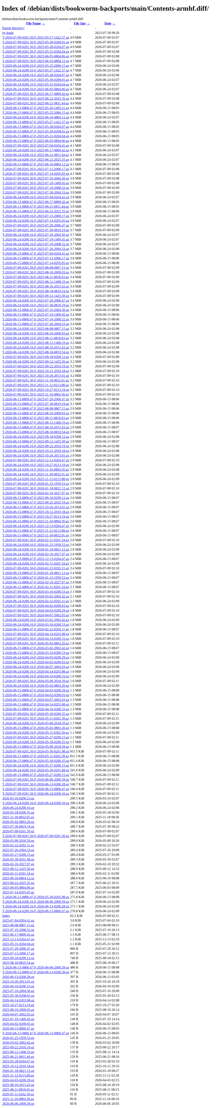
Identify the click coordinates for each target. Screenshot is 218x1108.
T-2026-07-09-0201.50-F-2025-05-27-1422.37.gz (35, 37)
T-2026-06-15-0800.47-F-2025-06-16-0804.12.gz (35, 164)
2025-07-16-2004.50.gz (18, 991)
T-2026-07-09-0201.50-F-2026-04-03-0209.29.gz (35, 610)
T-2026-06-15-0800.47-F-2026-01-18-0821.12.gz (35, 573)
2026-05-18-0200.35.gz (18, 812)
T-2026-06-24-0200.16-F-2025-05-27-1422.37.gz (35, 70)
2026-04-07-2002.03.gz (18, 1014)
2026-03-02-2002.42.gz (18, 1042)
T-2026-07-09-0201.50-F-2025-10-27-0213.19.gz (35, 390)
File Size (80, 23)
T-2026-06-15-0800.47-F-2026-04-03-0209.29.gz (35, 690)
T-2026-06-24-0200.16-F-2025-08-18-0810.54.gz (35, 352)
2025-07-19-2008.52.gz (18, 930)
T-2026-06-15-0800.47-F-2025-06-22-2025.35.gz (35, 211)
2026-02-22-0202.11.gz (18, 845)
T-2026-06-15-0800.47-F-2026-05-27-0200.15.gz (35, 775)
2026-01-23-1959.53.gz (18, 1038)
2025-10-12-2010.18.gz (18, 1066)
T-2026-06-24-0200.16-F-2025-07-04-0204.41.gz (35, 197)
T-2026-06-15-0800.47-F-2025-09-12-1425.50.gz (35, 441)
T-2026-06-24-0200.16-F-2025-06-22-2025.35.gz (35, 159)
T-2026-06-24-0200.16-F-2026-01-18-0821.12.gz (35, 549)
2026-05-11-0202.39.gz (18, 1094)
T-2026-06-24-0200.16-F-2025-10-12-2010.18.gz (35, 451)
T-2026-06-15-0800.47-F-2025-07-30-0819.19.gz (35, 404)
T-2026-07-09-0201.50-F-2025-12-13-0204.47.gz (35, 460)
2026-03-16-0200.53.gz (18, 798)
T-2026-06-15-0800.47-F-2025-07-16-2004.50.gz (35, 310)
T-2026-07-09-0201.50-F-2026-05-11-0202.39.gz (35, 718)
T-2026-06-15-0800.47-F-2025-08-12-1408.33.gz (35, 422)
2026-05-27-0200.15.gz (18, 855)
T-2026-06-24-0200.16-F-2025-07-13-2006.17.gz (35, 216)
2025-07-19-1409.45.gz (18, 1019)
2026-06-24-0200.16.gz (18, 808)
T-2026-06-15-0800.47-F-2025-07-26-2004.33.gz (35, 324)
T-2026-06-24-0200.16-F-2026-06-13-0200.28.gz (35, 906)
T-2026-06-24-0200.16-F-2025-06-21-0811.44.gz (35, 155)
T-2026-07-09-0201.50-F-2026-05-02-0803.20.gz (35, 643)
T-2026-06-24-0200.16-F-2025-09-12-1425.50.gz (35, 361)
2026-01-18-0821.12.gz (18, 1071)
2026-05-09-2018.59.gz (18, 840)
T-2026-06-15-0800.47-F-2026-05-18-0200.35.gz (35, 761)
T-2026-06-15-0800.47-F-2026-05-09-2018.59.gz (35, 746)
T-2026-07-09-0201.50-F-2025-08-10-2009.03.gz (35, 272)
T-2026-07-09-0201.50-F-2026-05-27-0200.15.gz (35, 737)
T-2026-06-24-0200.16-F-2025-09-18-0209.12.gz (35, 437)
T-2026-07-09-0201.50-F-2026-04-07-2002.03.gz (35, 615)
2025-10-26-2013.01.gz (18, 981)
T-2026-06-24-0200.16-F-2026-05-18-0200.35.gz (35, 742)
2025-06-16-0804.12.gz (18, 878)
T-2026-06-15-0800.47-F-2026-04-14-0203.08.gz (35, 704)
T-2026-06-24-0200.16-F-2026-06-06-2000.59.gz (35, 901)
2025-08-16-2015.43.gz (18, 1085)
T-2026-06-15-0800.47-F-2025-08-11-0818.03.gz (35, 418)
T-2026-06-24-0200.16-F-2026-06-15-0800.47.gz (35, 911)
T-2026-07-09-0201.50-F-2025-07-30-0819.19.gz (35, 230)
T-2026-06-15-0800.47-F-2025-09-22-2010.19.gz (35, 502)
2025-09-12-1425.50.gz (18, 869)
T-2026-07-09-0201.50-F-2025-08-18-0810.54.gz (35, 291)
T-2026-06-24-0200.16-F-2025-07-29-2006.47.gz (35, 300)
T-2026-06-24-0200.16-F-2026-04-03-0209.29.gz (35, 657)
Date (108, 23)
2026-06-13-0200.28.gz (18, 977)
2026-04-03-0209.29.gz (18, 1080)
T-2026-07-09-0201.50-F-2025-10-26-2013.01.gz (35, 375)
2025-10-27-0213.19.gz (18, 1005)
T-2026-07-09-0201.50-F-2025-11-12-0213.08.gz (35, 385)
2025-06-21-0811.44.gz (18, 1056)
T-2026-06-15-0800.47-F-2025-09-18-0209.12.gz (35, 498)
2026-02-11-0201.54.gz (18, 873)
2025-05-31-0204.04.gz (18, 944)
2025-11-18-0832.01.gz (18, 817)
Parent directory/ (13, 28)
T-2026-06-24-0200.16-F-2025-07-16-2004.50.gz (35, 235)
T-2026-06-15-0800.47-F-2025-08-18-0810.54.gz (35, 432)
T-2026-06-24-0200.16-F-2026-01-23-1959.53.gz (35, 545)
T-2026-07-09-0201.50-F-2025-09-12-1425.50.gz (35, 296)
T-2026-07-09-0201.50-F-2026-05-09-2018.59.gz (35, 681)
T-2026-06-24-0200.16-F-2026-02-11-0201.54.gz (35, 563)
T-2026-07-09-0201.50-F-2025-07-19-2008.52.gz (35, 188)
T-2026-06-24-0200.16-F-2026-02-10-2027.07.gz (35, 554)
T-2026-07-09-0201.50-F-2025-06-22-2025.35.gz (35, 98)
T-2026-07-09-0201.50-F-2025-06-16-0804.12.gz (35, 61)
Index (6, 916)
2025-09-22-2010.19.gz (18, 1047)
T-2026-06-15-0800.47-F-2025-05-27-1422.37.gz (35, 122)
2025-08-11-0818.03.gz (18, 1089)
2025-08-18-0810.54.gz (18, 963)
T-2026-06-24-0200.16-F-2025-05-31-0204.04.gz (35, 84)
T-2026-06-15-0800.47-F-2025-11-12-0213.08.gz (35, 530)
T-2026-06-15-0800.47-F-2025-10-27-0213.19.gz (35, 516)
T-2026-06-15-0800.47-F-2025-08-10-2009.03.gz (35, 413)
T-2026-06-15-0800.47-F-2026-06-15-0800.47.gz (35, 1033)
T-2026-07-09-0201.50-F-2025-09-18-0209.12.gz (35, 357)
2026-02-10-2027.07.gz (18, 864)
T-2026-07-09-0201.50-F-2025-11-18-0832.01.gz (35, 380)
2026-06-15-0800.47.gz (18, 1028)
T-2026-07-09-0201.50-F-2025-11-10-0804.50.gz (35, 394)
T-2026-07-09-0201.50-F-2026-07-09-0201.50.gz (35, 836)
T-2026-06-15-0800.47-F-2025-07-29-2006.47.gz (35, 399)
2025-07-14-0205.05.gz (18, 892)
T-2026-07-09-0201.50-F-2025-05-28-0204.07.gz (35, 47)
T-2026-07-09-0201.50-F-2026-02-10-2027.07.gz (35, 493)
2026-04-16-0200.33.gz (18, 986)
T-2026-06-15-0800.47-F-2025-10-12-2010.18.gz (35, 512)
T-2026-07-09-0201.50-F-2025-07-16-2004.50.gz (35, 178)
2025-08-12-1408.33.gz (18, 1052)
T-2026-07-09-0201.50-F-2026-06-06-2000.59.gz (35, 779)
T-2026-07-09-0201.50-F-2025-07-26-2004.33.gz (35, 192)
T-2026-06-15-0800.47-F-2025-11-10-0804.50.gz (35, 521)
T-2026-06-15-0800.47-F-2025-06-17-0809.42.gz (35, 202)
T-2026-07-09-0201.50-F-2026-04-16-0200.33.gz (35, 638)
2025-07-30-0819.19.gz (18, 826)
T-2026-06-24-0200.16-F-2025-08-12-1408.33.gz (35, 343)
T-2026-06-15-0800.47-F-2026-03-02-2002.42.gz (35, 648)
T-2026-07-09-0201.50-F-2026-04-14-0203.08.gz (35, 634)
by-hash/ (8, 33)
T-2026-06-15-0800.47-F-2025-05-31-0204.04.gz (35, 136)
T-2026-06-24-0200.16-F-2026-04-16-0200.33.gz (35, 676)
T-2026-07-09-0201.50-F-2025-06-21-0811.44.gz (35, 103)
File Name (33, 23)
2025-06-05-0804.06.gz (18, 887)
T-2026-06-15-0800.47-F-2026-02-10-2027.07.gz (35, 582)
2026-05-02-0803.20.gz (18, 822)
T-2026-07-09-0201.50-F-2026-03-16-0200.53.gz (35, 591)
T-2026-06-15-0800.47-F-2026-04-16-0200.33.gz (35, 709)
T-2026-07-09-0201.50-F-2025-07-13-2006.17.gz (35, 169)
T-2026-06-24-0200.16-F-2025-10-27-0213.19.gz (35, 465)
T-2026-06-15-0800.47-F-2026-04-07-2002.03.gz (35, 700)
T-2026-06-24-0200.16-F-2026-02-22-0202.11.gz (35, 601)
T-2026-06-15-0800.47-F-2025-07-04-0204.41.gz (35, 253)
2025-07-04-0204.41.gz (18, 920)
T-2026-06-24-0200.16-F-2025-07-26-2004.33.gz (35, 249)
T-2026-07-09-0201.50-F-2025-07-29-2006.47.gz (35, 225)
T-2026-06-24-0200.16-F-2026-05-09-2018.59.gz (35, 723)
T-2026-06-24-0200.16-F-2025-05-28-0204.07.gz (35, 75)
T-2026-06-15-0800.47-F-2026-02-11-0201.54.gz (35, 587)
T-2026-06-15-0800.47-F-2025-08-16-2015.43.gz (35, 427)
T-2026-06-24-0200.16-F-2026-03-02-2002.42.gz (35, 620)
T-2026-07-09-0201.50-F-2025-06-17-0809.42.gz (35, 94)
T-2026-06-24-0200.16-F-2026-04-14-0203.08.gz (35, 671)
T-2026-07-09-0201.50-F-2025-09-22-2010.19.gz (35, 366)
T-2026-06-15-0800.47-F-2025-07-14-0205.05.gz (35, 263)
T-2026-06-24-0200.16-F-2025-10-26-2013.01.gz (35, 455)
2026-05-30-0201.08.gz (18, 859)
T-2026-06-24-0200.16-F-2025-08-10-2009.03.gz (35, 333)
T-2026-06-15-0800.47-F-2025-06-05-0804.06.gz (35, 141)
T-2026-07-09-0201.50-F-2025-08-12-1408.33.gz (35, 282)
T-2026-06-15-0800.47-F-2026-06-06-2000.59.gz (35, 967)
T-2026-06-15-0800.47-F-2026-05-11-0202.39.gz (35, 756)
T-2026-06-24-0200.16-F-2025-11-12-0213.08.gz (35, 479)
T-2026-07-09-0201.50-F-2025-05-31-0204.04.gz (35, 51)
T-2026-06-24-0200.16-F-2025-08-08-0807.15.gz (35, 328)
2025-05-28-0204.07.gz (18, 1061)
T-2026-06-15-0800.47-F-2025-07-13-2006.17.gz (35, 258)
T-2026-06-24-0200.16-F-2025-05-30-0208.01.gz (35, 80)
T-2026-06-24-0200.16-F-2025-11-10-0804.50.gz (35, 469)
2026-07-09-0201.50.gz (18, 831)
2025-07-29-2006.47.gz (18, 948)
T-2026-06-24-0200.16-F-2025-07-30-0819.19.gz (35, 305)
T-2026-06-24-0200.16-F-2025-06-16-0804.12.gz (35, 117)
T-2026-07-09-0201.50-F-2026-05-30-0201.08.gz (35, 751)
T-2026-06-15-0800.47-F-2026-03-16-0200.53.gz (35, 653)
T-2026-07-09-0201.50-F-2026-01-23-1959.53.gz (35, 483)
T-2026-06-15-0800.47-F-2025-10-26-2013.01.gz (35, 507)
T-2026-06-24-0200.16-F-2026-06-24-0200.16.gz (35, 803)
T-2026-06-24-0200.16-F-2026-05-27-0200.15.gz (35, 765)
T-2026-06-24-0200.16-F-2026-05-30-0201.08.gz (35, 770)
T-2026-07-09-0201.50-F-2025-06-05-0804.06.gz (35, 56)
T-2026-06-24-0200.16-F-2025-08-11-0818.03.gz (35, 338)
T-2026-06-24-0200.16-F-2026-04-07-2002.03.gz (35, 667)
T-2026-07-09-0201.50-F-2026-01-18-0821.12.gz (35, 488)
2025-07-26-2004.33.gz (18, 850)
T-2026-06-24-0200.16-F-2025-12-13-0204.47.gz (35, 526)
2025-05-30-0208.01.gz (18, 995)
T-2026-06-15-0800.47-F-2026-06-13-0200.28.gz (35, 972)
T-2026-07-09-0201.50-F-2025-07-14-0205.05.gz (35, 173)
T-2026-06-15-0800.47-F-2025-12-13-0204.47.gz (35, 559)
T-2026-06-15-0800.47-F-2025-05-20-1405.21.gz (35, 108)
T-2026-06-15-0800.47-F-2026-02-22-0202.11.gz (35, 629)
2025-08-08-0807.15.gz (18, 925)
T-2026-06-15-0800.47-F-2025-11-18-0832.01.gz (35, 535)
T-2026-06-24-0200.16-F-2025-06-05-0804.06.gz (35, 89)
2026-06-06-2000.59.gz (18, 1103)
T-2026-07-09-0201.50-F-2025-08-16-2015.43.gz (35, 286)
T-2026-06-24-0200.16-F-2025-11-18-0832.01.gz (35, 474)
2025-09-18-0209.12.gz (18, 958)
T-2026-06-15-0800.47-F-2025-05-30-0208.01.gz (35, 131)
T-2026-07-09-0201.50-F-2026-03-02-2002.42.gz (35, 596)
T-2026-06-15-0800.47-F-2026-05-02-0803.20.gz (35, 728)
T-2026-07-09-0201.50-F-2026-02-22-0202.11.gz (35, 568)
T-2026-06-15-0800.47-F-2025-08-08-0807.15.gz (35, 408)
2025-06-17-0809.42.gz (18, 934)
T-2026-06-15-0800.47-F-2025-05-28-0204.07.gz (35, 127)
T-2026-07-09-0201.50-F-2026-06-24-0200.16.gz (35, 793)
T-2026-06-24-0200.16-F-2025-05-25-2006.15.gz (35, 65)
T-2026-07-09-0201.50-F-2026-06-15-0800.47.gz (35, 789)
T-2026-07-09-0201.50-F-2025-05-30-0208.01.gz (35, 42)
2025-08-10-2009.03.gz (18, 1010)
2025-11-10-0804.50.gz (18, 1099)
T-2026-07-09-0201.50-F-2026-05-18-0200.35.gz (35, 714)
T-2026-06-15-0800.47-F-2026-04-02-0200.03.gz (35, 695)
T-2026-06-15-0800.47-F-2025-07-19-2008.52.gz (35, 319)
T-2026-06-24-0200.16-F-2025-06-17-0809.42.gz (35, 150)
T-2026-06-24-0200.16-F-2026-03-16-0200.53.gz (35, 624)
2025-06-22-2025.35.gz (18, 883)
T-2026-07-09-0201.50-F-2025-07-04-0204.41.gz (35, 145)
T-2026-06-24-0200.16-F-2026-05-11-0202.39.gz (35, 732)
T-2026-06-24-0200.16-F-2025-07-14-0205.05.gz (35, 220)
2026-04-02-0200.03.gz (18, 1024)
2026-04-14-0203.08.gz (18, 1000)
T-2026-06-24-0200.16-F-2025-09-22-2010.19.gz (35, 446)
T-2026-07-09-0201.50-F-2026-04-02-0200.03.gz (35, 606)
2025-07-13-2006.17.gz (18, 953)
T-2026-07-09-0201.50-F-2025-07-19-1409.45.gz (35, 183)
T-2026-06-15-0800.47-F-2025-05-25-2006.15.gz (35, 112)
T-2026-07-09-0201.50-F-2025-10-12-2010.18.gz (35, 371)
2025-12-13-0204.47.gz (18, 939)
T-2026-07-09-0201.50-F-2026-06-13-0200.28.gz (35, 784)
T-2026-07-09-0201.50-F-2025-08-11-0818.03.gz (35, 277)
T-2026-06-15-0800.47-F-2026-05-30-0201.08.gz (35, 897)
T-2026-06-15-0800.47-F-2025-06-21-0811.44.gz (35, 206)
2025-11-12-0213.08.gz (18, 1075)
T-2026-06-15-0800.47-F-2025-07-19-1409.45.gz (35, 314)
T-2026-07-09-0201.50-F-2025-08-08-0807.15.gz (35, 267)
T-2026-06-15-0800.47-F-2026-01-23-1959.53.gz (35, 577)
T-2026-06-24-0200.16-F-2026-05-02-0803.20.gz (35, 685)
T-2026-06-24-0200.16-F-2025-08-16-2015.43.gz (35, 347)
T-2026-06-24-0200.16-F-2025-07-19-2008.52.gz (35, 244)
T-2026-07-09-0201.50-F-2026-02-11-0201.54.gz (35, 540)
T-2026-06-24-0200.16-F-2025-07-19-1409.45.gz (35, 239)
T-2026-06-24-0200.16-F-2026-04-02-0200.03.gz (35, 662)
